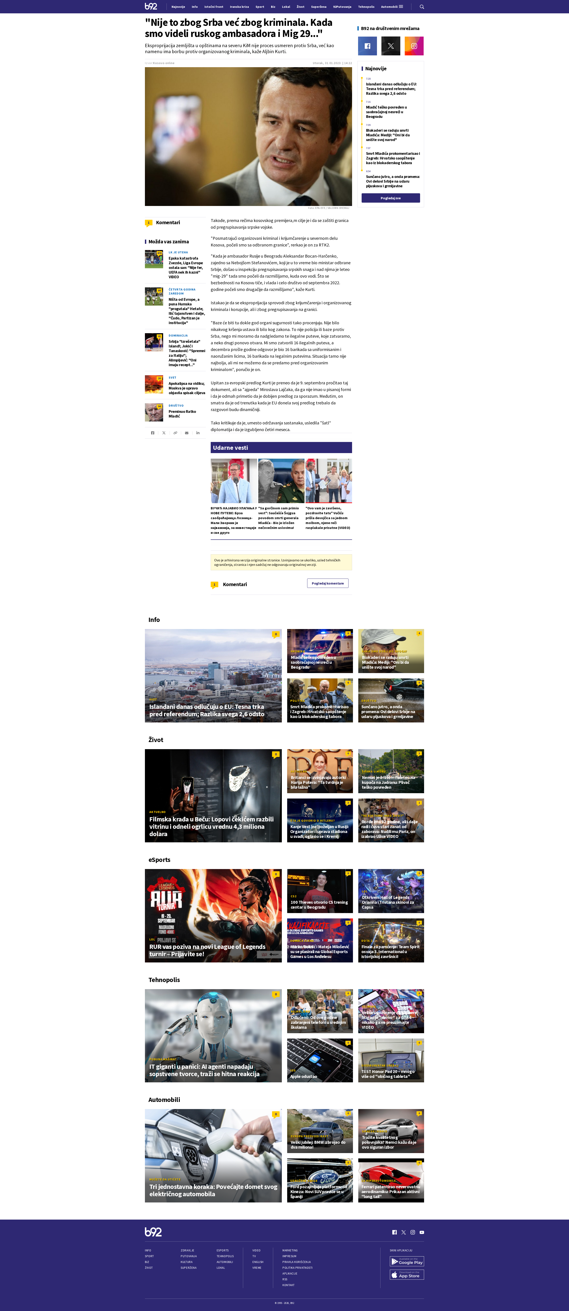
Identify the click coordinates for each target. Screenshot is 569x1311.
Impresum (289, 1256)
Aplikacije (289, 1273)
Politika (297, 701)
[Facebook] (367, 45)
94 (159, 406)
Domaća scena (302, 941)
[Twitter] (390, 45)
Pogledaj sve (391, 198)
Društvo (176, 405)
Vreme (257, 1268)
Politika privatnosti (297, 1268)
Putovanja (189, 1256)
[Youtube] (422, 1232)
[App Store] (407, 1275)
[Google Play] (407, 1261)
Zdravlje (187, 1250)
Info (148, 1250)
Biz (147, 1262)
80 (159, 290)
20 (159, 378)
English (258, 1262)
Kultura (186, 1262)
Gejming (369, 1006)
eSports (223, 1250)
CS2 (293, 896)
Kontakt (288, 1285)
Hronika (298, 651)
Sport (149, 1256)
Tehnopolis (225, 1256)
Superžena (188, 1268)
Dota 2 (367, 941)
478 (159, 253)
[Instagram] (414, 45)
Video (256, 1250)
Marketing (290, 1250)
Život (149, 1268)
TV (254, 1256)
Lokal (221, 1268)
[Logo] (151, 6)
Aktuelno (157, 812)
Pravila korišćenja (296, 1262)
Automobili (225, 1262)
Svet (172, 377)
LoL (152, 939)
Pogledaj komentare (328, 583)
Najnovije (178, 7)
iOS (293, 1070)
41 (159, 336)
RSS (284, 1279)
